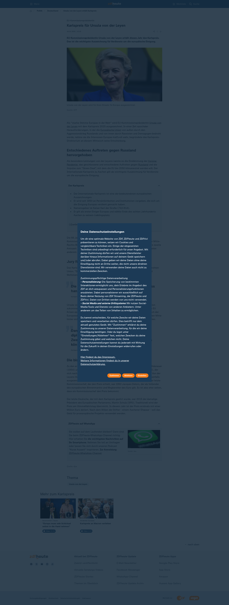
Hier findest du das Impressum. (98, 357)
